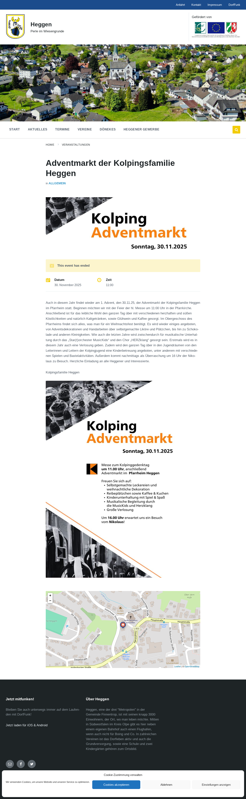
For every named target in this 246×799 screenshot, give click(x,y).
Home (50, 144)
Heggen (41, 24)
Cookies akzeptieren (116, 784)
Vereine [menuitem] (85, 129)
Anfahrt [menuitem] (180, 4)
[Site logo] (15, 38)
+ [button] (50, 595)
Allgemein (57, 183)
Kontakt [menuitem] (196, 4)
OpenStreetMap (191, 666)
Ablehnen (166, 784)
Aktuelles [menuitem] (37, 129)
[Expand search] (236, 130)
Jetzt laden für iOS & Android (26, 725)
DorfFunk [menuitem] (234, 4)
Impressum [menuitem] (215, 4)
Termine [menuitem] (62, 129)
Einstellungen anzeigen (216, 784)
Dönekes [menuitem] (108, 129)
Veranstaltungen (76, 144)
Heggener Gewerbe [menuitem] (141, 129)
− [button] (50, 601)
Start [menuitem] (14, 129)
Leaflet (177, 666)
